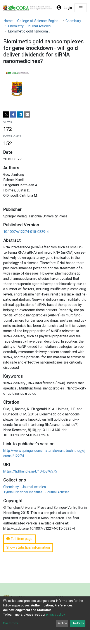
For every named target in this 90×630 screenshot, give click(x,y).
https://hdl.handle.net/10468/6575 (30, 471)
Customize (11, 623)
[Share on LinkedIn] (20, 114)
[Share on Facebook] (13, 114)
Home (8, 21)
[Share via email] (27, 114)
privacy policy (55, 614)
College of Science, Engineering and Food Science (39, 21)
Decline (62, 623)
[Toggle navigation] (80, 7)
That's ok (77, 623)
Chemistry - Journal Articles (29, 26)
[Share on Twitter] (6, 114)
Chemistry (73, 21)
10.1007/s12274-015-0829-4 (25, 232)
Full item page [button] (21, 539)
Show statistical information (28, 547)
